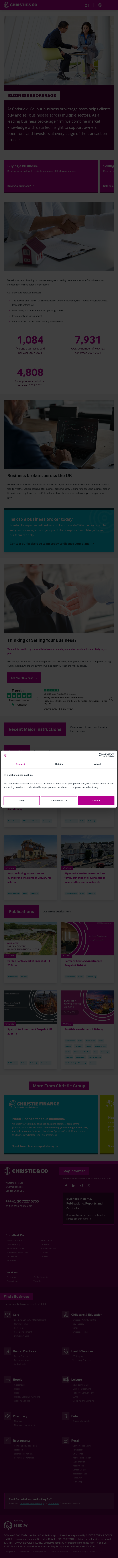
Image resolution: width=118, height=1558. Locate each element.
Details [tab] (59, 764)
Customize (57, 800)
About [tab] (97, 764)
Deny (21, 800)
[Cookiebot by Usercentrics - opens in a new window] (101, 755)
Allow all (96, 800)
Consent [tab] (20, 764)
